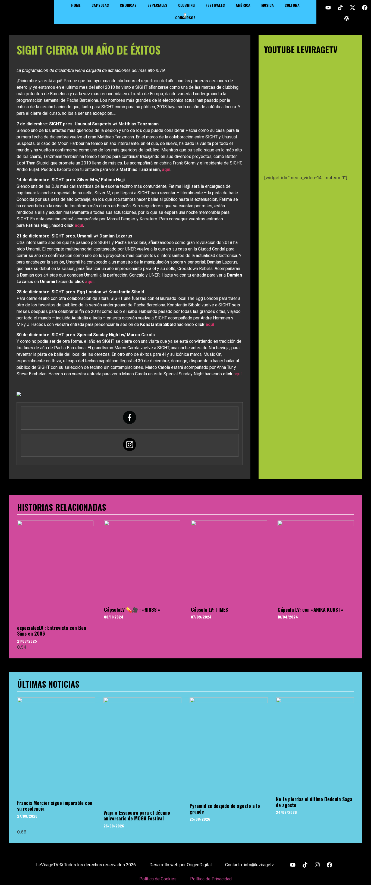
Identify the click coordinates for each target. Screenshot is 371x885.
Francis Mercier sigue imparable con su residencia (54, 805)
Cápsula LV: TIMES (209, 609)
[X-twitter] (352, 7)
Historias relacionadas (61, 507)
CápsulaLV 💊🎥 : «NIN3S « (132, 609)
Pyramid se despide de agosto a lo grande (225, 808)
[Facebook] (364, 7)
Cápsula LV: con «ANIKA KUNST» (310, 609)
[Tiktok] (340, 7)
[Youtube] (328, 7)
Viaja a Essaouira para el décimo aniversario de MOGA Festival (136, 815)
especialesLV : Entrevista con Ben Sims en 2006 (51, 630)
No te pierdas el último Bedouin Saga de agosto (314, 801)
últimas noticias (48, 684)
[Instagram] (317, 864)
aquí (166, 169)
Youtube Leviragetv (301, 49)
